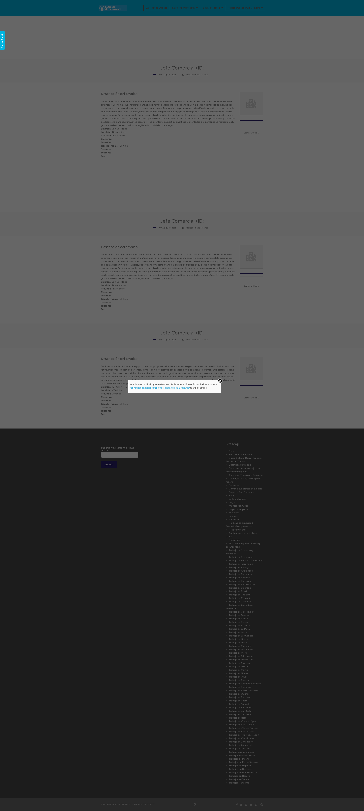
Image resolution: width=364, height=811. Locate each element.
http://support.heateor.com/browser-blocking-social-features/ (160, 388)
